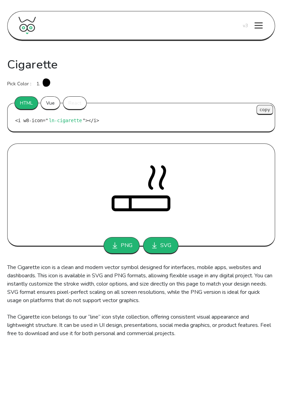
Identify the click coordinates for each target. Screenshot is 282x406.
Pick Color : (19, 84)
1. (38, 84)
